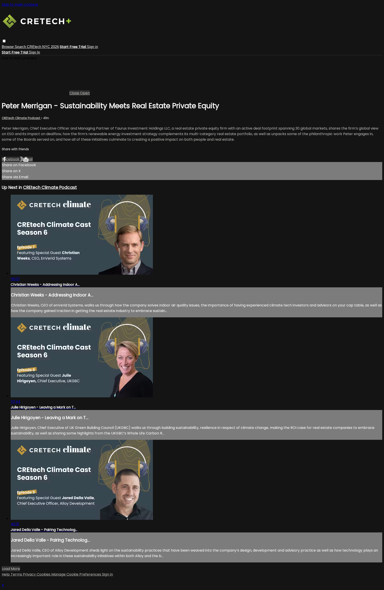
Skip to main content (20, 4)
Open (85, 93)
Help (6, 574)
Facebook (11, 159)
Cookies (44, 574)
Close (74, 93)
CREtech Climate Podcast (21, 118)
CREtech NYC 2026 (43, 47)
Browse (8, 47)
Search (21, 47)
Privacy (30, 574)
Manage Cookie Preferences (76, 574)
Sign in (92, 47)
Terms (17, 574)
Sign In (34, 52)
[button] (4, 41)
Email (28, 159)
